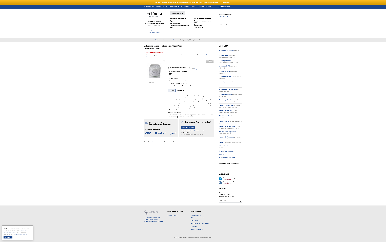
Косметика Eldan (149, 6)
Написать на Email (188, 127)
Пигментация (198, 25)
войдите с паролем (156, 142)
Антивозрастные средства (202, 19)
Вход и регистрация (224, 6)
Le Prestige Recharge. (225, 94)
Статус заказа (194, 220)
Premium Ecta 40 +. (225, 116)
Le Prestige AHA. (224, 55)
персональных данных (21, 234)
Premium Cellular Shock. (226, 110)
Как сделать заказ (196, 215)
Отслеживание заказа (175, 6)
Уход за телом (198, 27)
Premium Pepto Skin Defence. (228, 126)
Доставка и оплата (161, 6)
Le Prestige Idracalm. (225, 82)
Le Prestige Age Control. (226, 50)
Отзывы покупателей (197, 229)
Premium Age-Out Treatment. (227, 100)
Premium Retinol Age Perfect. (227, 132)
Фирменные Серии (177, 13)
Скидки (193, 6)
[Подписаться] (240, 200)
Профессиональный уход (227, 158)
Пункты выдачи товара (154, 32)
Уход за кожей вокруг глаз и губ (179, 26)
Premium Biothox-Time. (226, 105)
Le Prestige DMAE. (224, 66)
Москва (221, 168)
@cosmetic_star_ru (228, 183)
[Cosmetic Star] (151, 213)
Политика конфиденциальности (152, 217)
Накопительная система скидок (200, 223)
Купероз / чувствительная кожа (202, 22)
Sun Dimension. (223, 146)
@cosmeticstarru (227, 179)
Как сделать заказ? (224, 16)
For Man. (221, 142)
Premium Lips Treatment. (226, 137)
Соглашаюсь (8, 237)
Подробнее (197, 69)
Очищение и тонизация (178, 19)
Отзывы (208, 6)
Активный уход (175, 23)
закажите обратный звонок (191, 131)
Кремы (172, 21)
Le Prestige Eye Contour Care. (228, 89)
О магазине (201, 6)
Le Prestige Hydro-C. (225, 77)
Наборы (221, 154)
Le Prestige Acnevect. (225, 61)
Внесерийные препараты (227, 151)
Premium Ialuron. (224, 121)
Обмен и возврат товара (197, 218)
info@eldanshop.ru (154, 30)
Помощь (186, 6)
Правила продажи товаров (151, 219)
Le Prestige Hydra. (224, 71)
